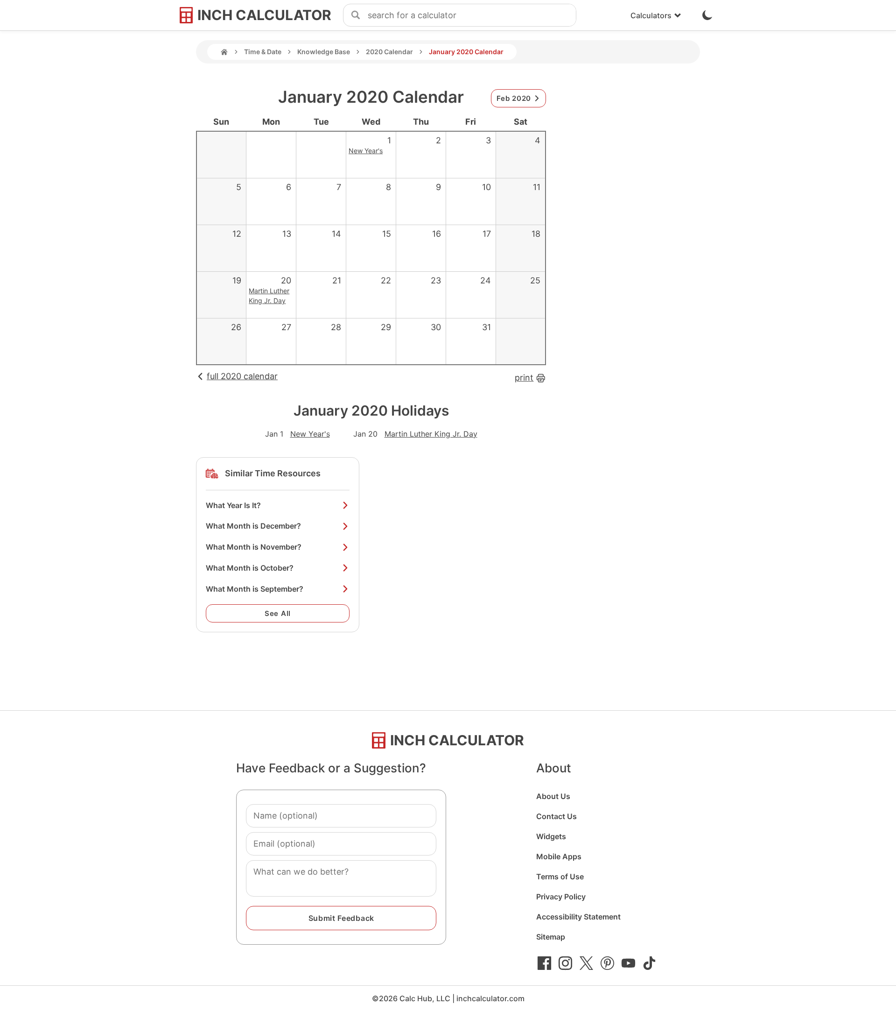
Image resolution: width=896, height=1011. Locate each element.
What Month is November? (253, 546)
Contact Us (556, 816)
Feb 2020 (514, 98)
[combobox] (472, 15)
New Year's (366, 151)
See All (278, 613)
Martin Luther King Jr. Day (431, 433)
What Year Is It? (233, 505)
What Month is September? (254, 589)
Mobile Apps (558, 856)
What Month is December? (253, 525)
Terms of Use (560, 876)
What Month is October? (250, 568)
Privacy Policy (561, 896)
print (524, 377)
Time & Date (262, 52)
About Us (553, 796)
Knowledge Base (323, 52)
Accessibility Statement (578, 916)
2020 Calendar (389, 52)
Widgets (551, 836)
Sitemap (550, 936)
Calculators (651, 15)
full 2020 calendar (242, 376)
